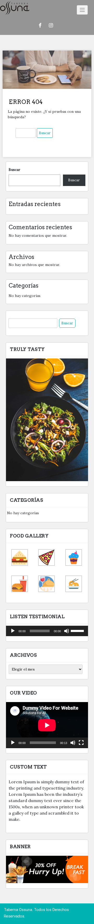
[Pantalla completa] (81, 742)
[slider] (78, 630)
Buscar (14, 169)
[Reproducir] (12, 631)
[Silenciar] (66, 631)
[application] (47, 631)
